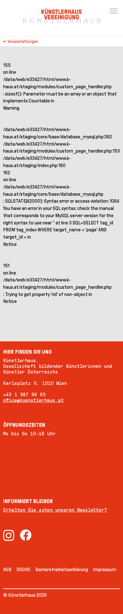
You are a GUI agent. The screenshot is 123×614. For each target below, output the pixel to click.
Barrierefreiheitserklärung (61, 569)
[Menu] (113, 11)
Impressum (104, 569)
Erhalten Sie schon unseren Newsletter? (55, 510)
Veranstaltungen (23, 41)
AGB (7, 569)
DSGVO (23, 569)
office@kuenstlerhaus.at (33, 400)
